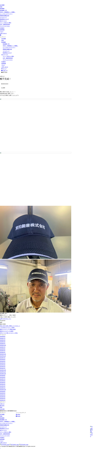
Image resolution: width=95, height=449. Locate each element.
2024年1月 (2, 368)
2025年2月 (2, 352)
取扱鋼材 (2, 8)
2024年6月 (2, 359)
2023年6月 (2, 380)
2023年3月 (2, 386)
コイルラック (3, 17)
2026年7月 (2, 338)
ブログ (1, 31)
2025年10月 (3, 345)
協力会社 (2, 405)
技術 (1, 407)
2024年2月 (2, 366)
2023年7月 (2, 379)
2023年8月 (2, 377)
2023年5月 (2, 382)
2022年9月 (2, 391)
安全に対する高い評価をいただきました (10, 325)
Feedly (18, 416)
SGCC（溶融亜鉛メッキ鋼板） (8, 12)
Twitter (18, 414)
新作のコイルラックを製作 (6, 331)
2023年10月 (3, 373)
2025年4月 (2, 350)
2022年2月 (2, 398)
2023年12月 (3, 370)
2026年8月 (2, 336)
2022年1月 (2, 400)
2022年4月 (2, 395)
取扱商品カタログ (4, 19)
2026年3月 (2, 341)
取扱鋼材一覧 (3, 10)
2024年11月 (3, 356)
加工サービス (3, 21)
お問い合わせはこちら (5, 318)
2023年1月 (2, 387)
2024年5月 (2, 361)
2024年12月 (3, 354)
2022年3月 (2, 396)
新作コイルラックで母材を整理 (8, 329)
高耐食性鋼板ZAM (4, 15)
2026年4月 (2, 340)
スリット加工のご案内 (5, 22)
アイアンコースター (5, 26)
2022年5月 (2, 393)
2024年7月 (2, 357)
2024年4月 (2, 363)
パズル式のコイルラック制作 (7, 327)
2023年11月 (3, 371)
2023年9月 (2, 375)
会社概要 (2, 5)
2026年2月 (2, 343)
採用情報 (2, 29)
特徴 (1, 6)
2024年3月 (2, 364)
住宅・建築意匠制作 (5, 24)
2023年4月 (2, 384)
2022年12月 (3, 389)
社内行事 (2, 409)
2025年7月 (2, 347)
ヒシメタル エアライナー (6, 13)
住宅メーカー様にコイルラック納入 (9, 333)
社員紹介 (2, 28)
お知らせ (2, 403)
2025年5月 (2, 349)
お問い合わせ (3, 33)
